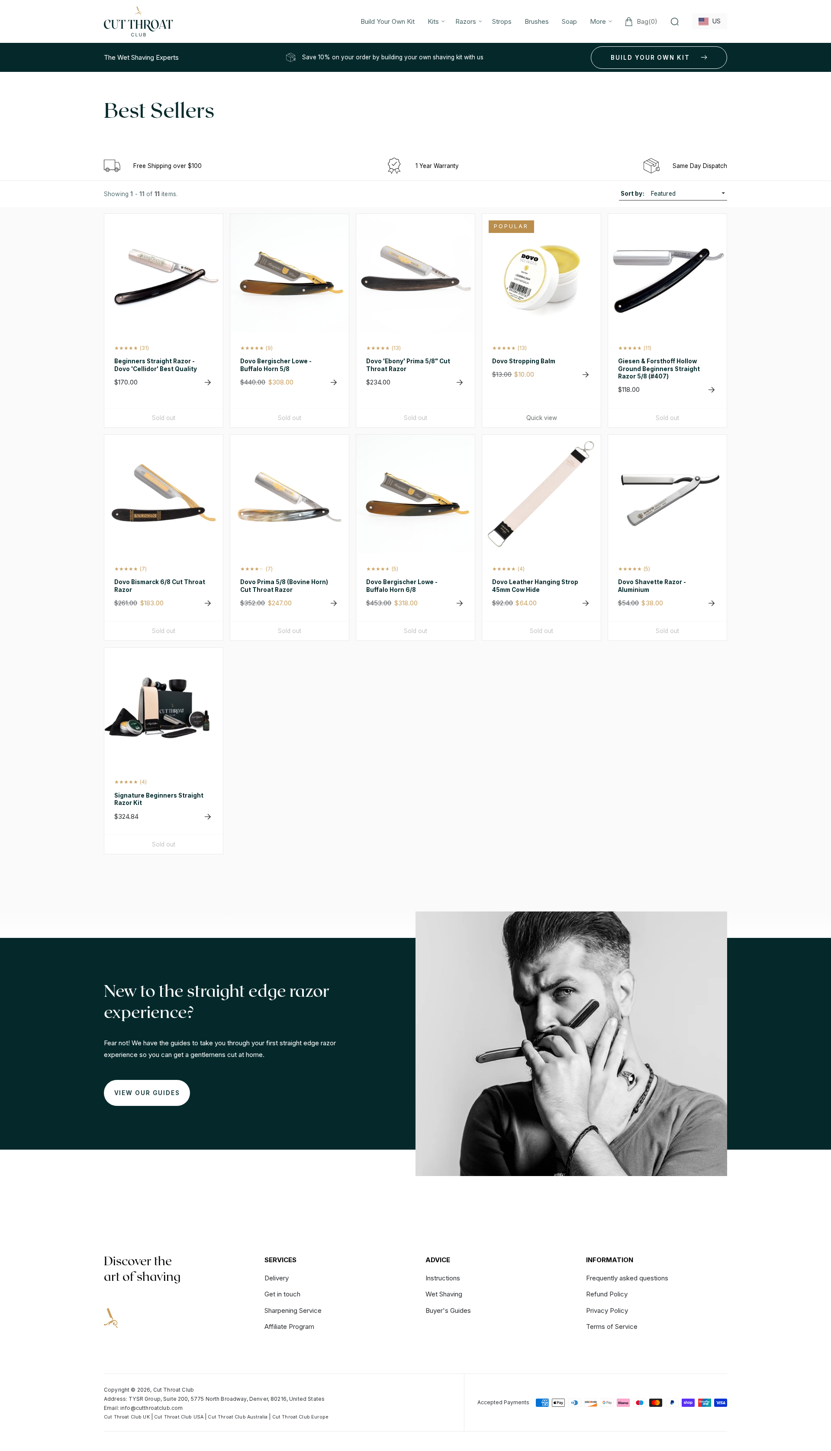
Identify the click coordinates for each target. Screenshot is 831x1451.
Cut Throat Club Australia (237, 1417)
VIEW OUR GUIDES (147, 1092)
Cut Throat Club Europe (300, 1417)
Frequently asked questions (627, 1278)
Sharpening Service (293, 1310)
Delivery (276, 1278)
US (715, 21)
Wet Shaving (443, 1294)
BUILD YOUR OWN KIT (650, 57)
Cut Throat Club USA (178, 1417)
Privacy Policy (607, 1310)
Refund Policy (607, 1294)
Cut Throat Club (173, 1389)
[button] (435, 21)
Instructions (442, 1278)
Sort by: (632, 193)
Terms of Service (612, 1326)
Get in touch (282, 1294)
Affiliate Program (289, 1326)
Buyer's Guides (448, 1310)
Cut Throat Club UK (127, 1417)
